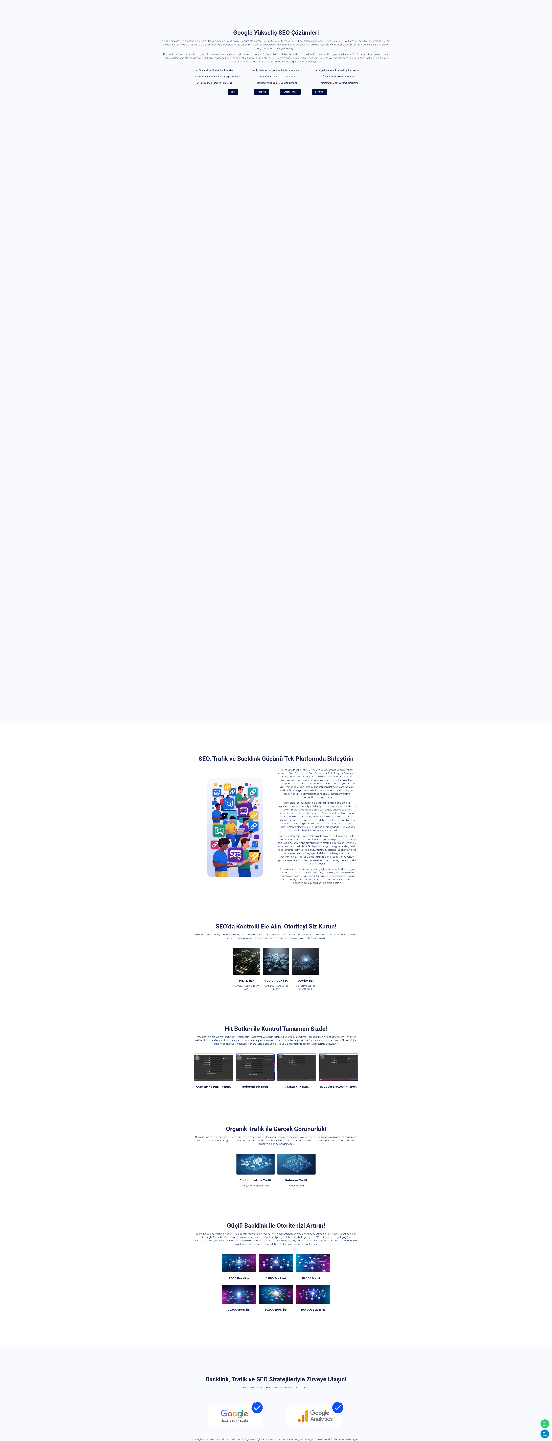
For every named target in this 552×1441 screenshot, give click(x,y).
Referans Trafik (296, 1180)
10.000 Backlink (313, 1278)
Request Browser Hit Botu (338, 1087)
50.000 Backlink (275, 1310)
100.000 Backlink (313, 1310)
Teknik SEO (246, 981)
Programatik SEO (276, 981)
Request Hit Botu (297, 1087)
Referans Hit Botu (255, 1087)
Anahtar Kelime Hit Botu (213, 1087)
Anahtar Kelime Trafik (255, 1180)
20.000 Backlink (239, 1310)
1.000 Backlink (239, 1278)
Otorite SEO (305, 981)
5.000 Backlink (276, 1278)
